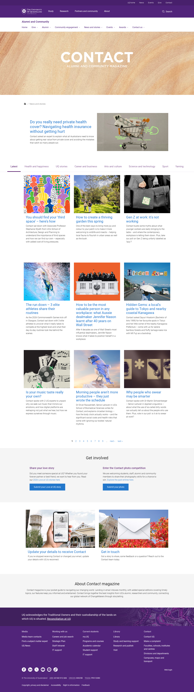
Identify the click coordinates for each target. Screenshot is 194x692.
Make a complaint (152, 641)
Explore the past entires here (120, 480)
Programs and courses (93, 641)
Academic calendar (92, 645)
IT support (57, 650)
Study (51, 11)
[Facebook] (24, 670)
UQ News (26, 645)
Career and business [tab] (86, 166)
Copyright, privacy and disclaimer (35, 685)
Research (64, 11)
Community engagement (66, 27)
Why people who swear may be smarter (143, 394)
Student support (90, 650)
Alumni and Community (35, 21)
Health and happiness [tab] (37, 166)
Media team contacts (31, 636)
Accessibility (56, 685)
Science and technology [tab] (142, 166)
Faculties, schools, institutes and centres (157, 647)
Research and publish (123, 645)
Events (151, 3)
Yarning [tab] (179, 166)
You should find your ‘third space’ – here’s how (45, 219)
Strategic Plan (58, 641)
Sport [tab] (165, 166)
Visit (115, 650)
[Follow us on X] (36, 670)
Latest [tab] (14, 166)
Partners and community (86, 11)
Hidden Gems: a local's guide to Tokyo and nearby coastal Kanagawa (146, 309)
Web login (168, 670)
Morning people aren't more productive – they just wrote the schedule (97, 396)
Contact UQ (149, 636)
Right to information (71, 685)
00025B (79, 678)
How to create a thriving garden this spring (94, 219)
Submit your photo (115, 487)
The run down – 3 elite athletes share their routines (43, 309)
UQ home (131, 3)
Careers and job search (63, 636)
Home (24, 27)
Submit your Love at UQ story (47, 487)
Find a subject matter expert (35, 641)
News (141, 3)
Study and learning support (126, 641)
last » (120, 441)
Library (116, 636)
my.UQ (86, 636)
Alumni (45, 27)
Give (159, 3)
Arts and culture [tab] (113, 166)
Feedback (86, 685)
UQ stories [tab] (61, 166)
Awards (122, 27)
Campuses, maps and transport (154, 660)
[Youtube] (43, 670)
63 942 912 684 (60, 678)
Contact (169, 3)
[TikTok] (55, 670)
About (107, 11)
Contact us (137, 27)
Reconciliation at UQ (59, 618)
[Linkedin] (30, 670)
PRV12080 (95, 678)
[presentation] (14, 167)
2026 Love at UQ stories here (46, 480)
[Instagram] (49, 670)
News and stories (92, 27)
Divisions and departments (156, 653)
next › (112, 441)
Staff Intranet (58, 645)
